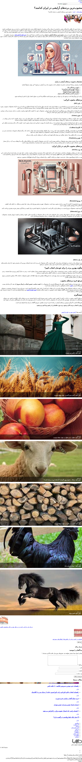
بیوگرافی (76, 730)
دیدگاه (80, 665)
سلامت (77, 723)
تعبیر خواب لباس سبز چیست (73, 353)
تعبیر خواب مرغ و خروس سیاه (73, 566)
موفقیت (76, 732)
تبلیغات (77, 736)
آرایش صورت (72, 312)
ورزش (77, 729)
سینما (77, 726)
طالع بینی (76, 735)
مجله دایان (79, 12)
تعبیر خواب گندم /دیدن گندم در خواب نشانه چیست (67, 395)
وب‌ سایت (79, 673)
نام (81, 667)
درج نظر (79, 642)
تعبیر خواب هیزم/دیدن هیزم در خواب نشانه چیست (67, 523)
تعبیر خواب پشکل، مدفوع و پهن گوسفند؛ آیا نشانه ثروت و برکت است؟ (62, 480)
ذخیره (80, 761)
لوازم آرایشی (64, 312)
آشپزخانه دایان (75, 727)
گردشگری (76, 724)
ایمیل (80, 670)
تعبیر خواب (79, 351)
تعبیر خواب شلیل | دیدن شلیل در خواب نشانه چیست (67, 437)
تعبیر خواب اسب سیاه (75, 613)
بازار (81, 2)
